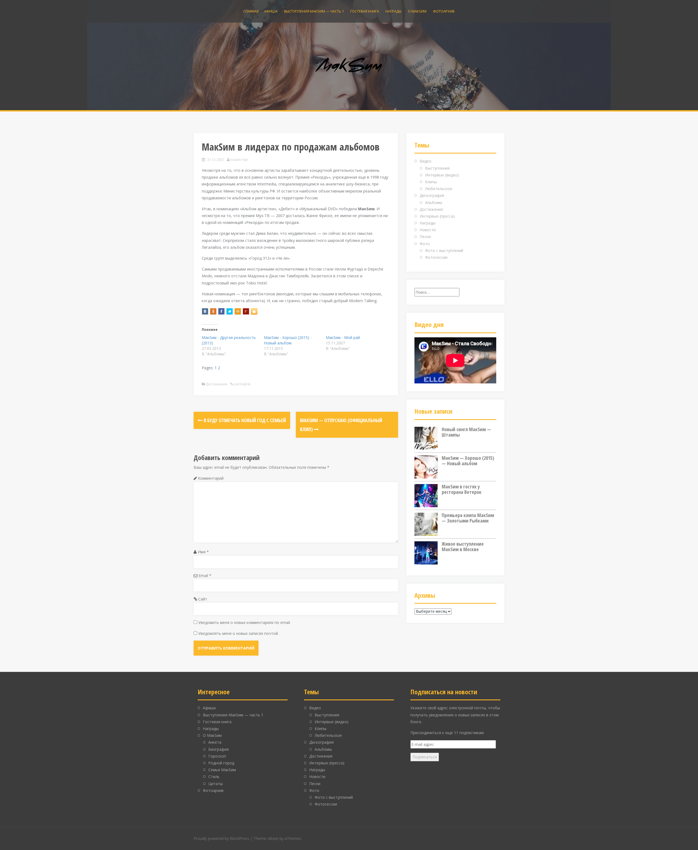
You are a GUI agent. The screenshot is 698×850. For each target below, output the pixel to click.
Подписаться (425, 756)
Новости (428, 229)
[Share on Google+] (246, 311)
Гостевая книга (364, 11)
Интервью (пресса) (437, 216)
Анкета (214, 742)
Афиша (271, 11)
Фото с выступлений (444, 250)
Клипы (431, 181)
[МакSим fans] (349, 65)
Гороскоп (217, 756)
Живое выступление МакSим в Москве (463, 546)
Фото (425, 243)
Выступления (437, 168)
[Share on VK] (205, 311)
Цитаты (215, 783)
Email (204, 575)
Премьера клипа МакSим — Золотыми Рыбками (468, 518)
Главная (251, 11)
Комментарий (211, 478)
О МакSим (417, 11)
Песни (425, 236)
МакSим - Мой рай (343, 337)
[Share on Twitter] (229, 311)
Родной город (221, 762)
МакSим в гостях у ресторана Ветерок (462, 489)
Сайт (202, 599)
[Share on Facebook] (221, 311)
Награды (393, 11)
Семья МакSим (222, 769)
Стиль (213, 776)
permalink (242, 384)
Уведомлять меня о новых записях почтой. (238, 633)
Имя (203, 551)
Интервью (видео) (442, 175)
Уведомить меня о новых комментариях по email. (244, 622)
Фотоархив (444, 11)
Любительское (438, 188)
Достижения (216, 384)
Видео (425, 161)
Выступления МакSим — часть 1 (314, 11)
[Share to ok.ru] (213, 311)
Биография (218, 749)
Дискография (432, 195)
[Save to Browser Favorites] (254, 311)
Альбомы (433, 202)
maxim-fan (239, 159)
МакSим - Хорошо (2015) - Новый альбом (288, 340)
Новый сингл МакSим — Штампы (466, 432)
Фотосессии (436, 257)
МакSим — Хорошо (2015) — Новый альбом (468, 461)
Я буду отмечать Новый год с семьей (244, 420)
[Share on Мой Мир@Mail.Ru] (237, 311)
